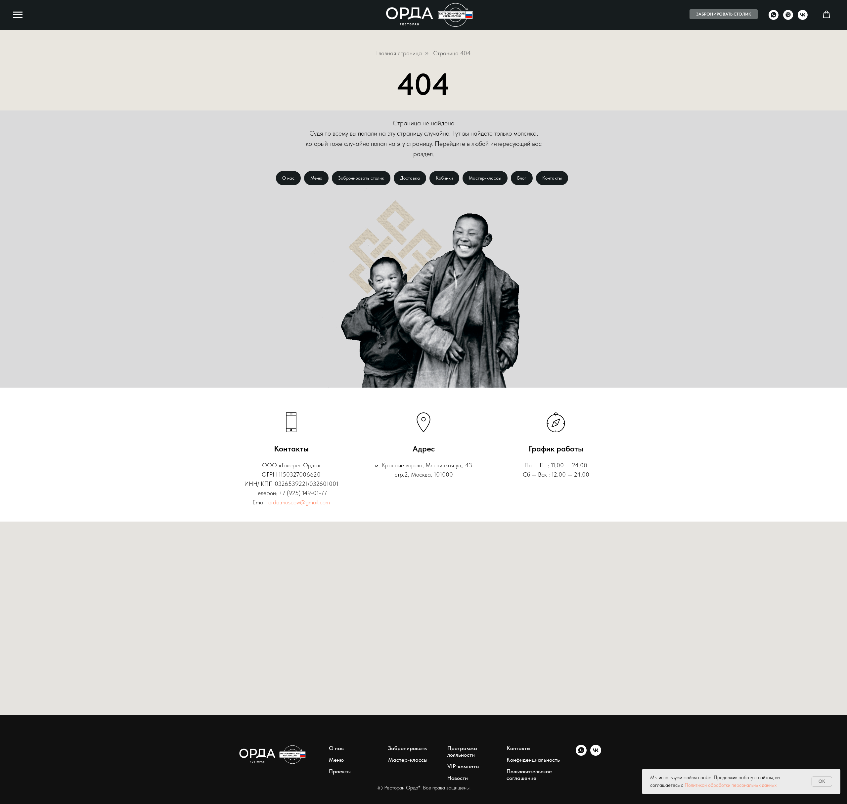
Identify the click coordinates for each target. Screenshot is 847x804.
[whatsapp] (774, 18)
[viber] (788, 18)
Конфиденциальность (533, 759)
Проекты (340, 771)
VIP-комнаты (463, 766)
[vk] (803, 18)
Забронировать (407, 748)
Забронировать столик (361, 178)
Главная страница (399, 53)
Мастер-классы (485, 178)
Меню (316, 178)
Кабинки (444, 178)
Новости (457, 778)
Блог (521, 178)
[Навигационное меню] (17, 15)
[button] (826, 15)
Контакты (552, 178)
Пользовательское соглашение (529, 774)
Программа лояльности (462, 751)
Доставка (410, 178)
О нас (288, 178)
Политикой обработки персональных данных (731, 785)
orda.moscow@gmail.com (299, 502)
